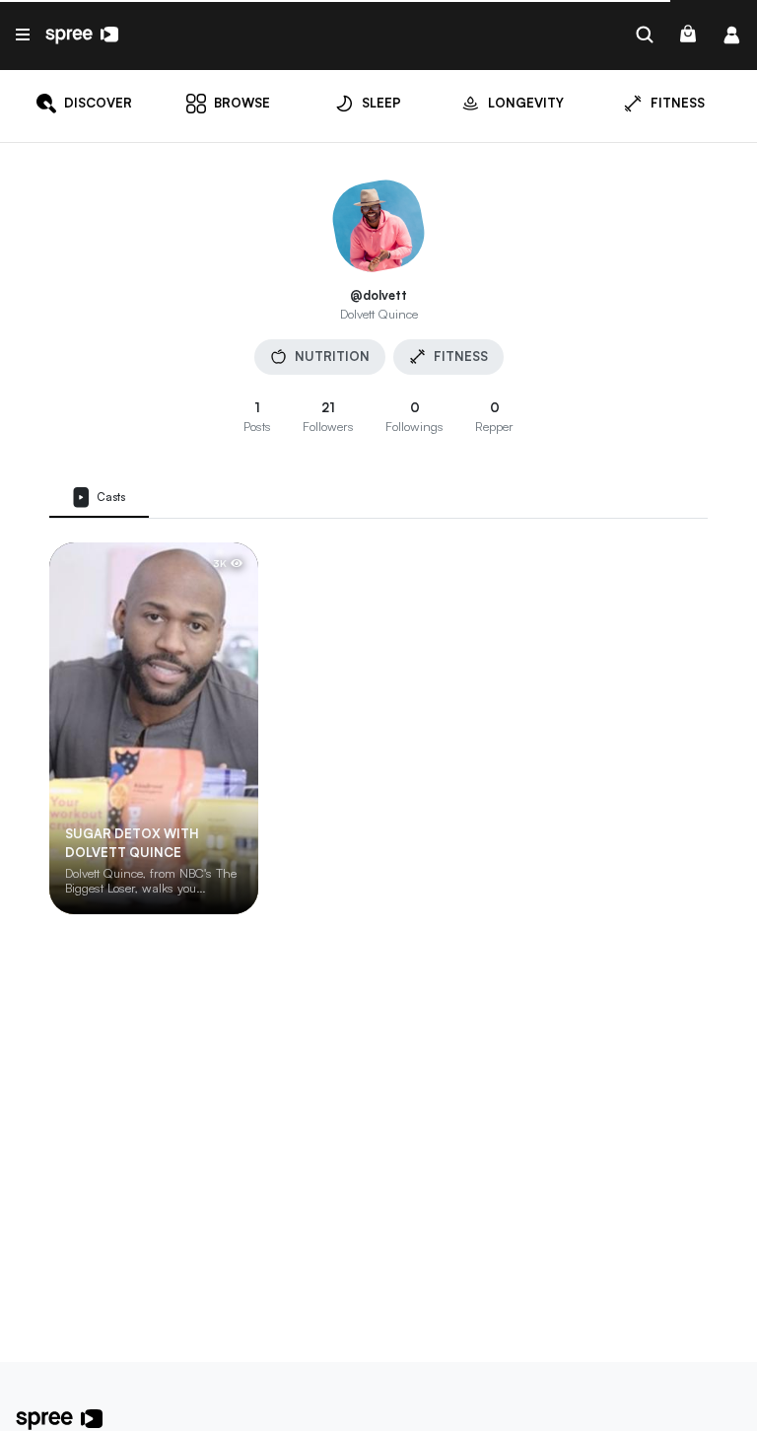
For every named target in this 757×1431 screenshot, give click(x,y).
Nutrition (332, 356)
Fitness (461, 356)
